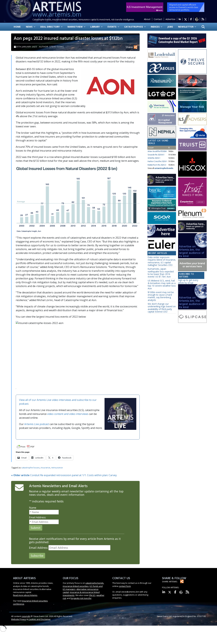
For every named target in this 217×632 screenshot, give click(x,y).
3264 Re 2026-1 (154, 157)
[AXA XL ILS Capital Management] (161, 119)
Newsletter (186, 26)
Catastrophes (134, 26)
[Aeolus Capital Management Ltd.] (161, 68)
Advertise (170, 19)
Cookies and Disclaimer (39, 619)
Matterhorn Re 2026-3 (157, 164)
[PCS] (192, 131)
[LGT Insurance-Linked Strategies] (161, 93)
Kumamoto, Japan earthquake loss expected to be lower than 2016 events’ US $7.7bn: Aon (161, 272)
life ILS (92, 595)
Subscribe (37, 555)
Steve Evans (56, 46)
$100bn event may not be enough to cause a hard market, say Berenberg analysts (161, 296)
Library (95, 26)
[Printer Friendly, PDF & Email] (25, 446)
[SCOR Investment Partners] (161, 218)
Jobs (170, 26)
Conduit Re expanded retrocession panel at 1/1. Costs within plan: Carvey (64, 475)
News (29, 26)
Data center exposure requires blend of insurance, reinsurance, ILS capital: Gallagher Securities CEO (162, 261)
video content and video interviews (67, 414)
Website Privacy (18, 619)
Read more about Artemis (25, 595)
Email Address (38, 547)
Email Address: (37, 517)
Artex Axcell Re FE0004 (157, 151)
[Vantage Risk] (161, 106)
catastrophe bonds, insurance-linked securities (83, 584)
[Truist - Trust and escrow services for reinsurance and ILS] (192, 144)
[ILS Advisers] (192, 119)
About (147, 19)
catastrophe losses (30, 467)
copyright (26, 616)
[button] (203, 27)
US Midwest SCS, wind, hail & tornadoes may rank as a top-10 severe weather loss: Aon (162, 284)
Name (32, 507)
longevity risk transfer (81, 598)
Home (17, 26)
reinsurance (57, 467)
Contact (158, 19)
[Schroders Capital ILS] (192, 81)
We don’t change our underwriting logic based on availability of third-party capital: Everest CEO (162, 307)
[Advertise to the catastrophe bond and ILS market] (192, 265)
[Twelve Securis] (192, 62)
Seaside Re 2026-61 (156, 154)
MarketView (75, 26)
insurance (45, 467)
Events (112, 26)
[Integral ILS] (192, 94)
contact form (125, 586)
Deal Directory (50, 26)
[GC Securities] (192, 106)
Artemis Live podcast (36, 424)
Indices (155, 26)
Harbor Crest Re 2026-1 (157, 161)
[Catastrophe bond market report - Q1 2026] (175, 40)
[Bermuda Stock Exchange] (161, 192)
